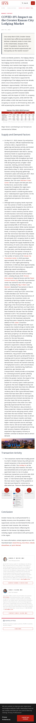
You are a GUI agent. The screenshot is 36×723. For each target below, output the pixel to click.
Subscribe (18, 628)
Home (3, 8)
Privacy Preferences (6, 718)
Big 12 (20, 285)
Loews (16, 322)
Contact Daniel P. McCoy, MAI (18, 582)
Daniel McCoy (17, 543)
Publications (11, 8)
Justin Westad (16, 545)
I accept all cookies (25, 718)
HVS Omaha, (6, 597)
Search (26, 3)
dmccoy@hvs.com (25, 579)
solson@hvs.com (8, 609)
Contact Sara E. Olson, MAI (18, 613)
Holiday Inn (23, 465)
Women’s (7, 287)
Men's (25, 285)
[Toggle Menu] (33, 3)
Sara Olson (25, 543)
